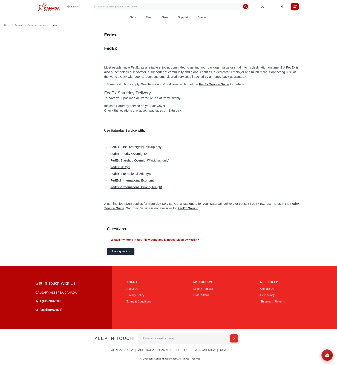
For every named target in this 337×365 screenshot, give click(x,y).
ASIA (130, 350)
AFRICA (116, 350)
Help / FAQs (267, 295)
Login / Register (203, 288)
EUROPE (182, 350)
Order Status (201, 295)
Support (183, 17)
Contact (202, 17)
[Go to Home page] (49, 6)
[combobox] (171, 6)
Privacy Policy (135, 295)
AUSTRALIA (146, 350)
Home (7, 25)
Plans (165, 17)
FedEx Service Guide (214, 84)
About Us (132, 288)
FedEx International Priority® (130, 174)
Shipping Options (37, 25)
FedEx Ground (188, 208)
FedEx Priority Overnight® (128, 153)
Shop (133, 17)
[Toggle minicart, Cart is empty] (295, 6)
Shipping (266, 301)
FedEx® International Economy (132, 180)
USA (223, 350)
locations (125, 110)
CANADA (165, 350)
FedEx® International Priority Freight (136, 187)
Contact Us (267, 288)
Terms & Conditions (138, 301)
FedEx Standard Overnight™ (130, 160)
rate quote (190, 203)
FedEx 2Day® (120, 167)
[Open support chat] (327, 355)
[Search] (245, 6)
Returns (280, 301)
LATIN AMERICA (204, 350)
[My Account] (262, 6)
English (75, 6)
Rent (149, 17)
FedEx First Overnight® (127, 147)
